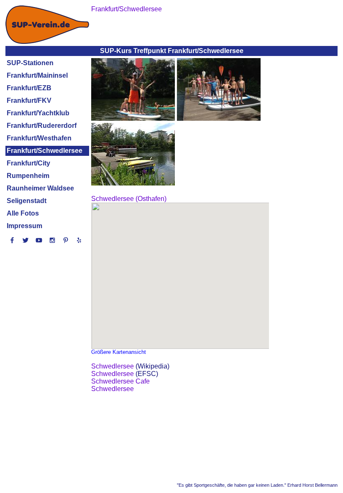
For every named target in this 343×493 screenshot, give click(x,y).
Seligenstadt (26, 200)
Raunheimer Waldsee (40, 188)
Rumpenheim (28, 175)
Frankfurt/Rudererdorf (42, 125)
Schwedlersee (112, 366)
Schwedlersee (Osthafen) (128, 198)
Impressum (24, 225)
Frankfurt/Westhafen (39, 138)
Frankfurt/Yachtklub (38, 113)
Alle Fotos (23, 213)
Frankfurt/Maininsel (37, 75)
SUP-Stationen (30, 62)
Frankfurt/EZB (29, 87)
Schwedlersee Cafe (120, 381)
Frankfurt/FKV (29, 100)
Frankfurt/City (28, 163)
